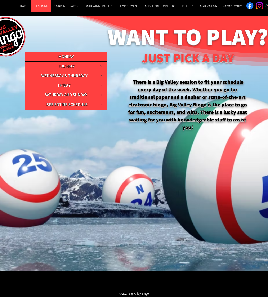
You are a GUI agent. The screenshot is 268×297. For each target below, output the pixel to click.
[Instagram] (259, 5)
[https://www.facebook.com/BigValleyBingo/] (250, 5)
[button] (188, 6)
